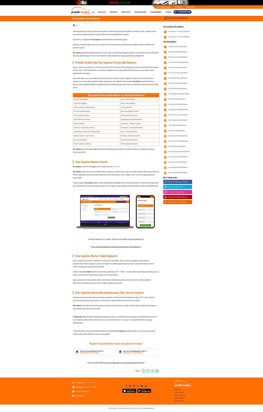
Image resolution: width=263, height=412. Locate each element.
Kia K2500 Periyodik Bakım (177, 78)
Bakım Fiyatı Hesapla (163, 7)
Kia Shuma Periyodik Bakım (177, 136)
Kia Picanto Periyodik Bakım (178, 115)
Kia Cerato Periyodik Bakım (178, 73)
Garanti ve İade (179, 398)
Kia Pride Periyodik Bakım (177, 125)
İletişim (168, 12)
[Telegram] (157, 371)
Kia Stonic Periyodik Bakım (177, 162)
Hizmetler (113, 12)
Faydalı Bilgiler (156, 12)
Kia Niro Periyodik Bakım (177, 99)
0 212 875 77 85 (85, 383)
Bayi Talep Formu (180, 400)
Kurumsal (102, 12)
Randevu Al (178, 7)
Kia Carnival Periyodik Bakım (178, 62)
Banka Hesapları (179, 392)
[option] (94, 352)
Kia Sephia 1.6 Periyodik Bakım (179, 37)
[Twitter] (148, 371)
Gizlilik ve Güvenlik (180, 395)
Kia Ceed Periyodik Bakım (177, 67)
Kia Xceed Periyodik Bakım (177, 173)
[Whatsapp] (152, 371)
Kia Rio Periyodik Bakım (176, 130)
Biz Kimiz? (177, 389)
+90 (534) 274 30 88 (86, 387)
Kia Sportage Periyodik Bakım (179, 152)
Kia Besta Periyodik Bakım (177, 46)
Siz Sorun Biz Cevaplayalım (178, 18)
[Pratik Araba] (183, 384)
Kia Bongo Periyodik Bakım (177, 52)
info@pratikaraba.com (82, 391)
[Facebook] (143, 371)
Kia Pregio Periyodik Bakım (177, 120)
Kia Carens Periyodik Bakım (178, 57)
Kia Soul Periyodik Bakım (177, 146)
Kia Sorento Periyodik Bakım (178, 141)
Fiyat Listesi (125, 12)
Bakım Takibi (191, 7)
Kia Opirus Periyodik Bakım (177, 104)
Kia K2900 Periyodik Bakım (177, 88)
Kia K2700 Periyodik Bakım (177, 83)
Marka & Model (140, 12)
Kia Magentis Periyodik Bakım (178, 94)
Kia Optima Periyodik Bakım (178, 109)
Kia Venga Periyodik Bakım (177, 167)
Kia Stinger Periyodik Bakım (178, 157)
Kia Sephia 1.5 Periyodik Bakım (179, 31)
